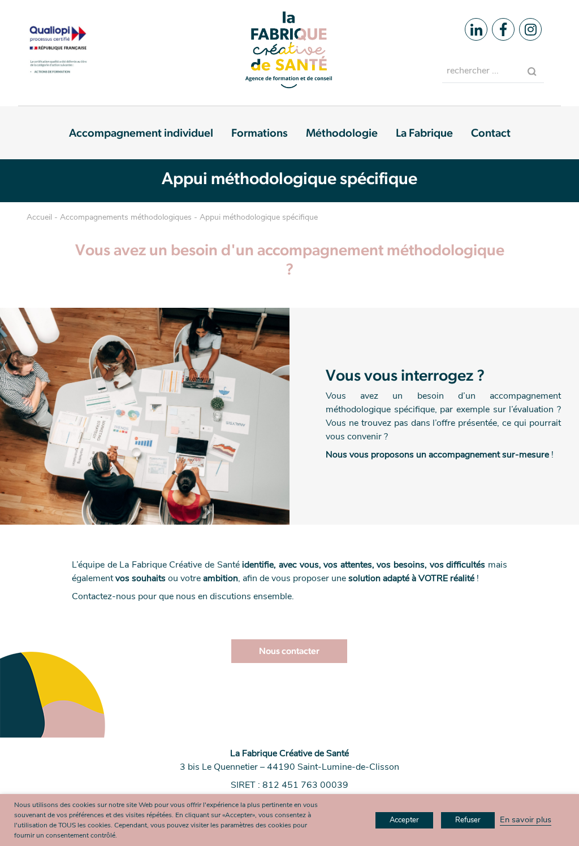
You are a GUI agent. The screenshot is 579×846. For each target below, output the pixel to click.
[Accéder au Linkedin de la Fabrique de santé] (476, 29)
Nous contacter (289, 651)
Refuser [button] (468, 820)
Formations (259, 132)
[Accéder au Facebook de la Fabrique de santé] (503, 29)
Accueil (39, 217)
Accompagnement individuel (141, 132)
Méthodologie (342, 132)
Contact (491, 132)
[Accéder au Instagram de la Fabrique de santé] (530, 29)
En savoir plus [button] (525, 819)
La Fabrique (424, 132)
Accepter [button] (404, 820)
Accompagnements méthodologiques (126, 217)
